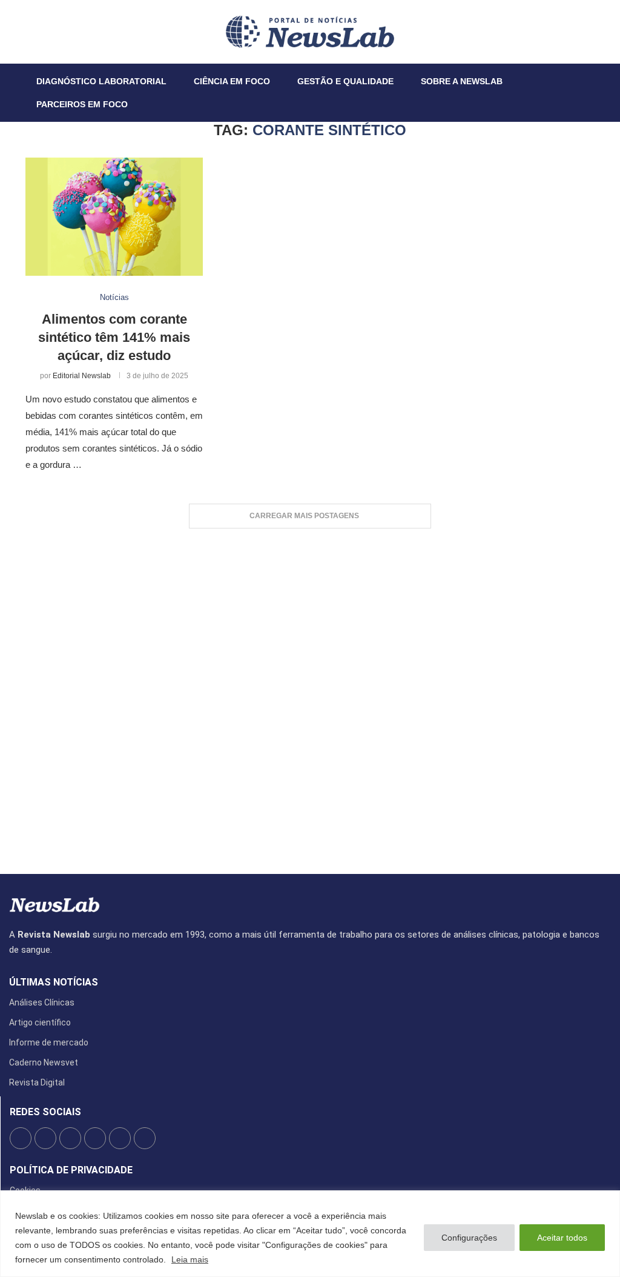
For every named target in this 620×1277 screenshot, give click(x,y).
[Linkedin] (47, 31)
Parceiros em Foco (82, 104)
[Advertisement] (310, 695)
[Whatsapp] (62, 31)
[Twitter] (33, 31)
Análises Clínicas (41, 1002)
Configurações (469, 1237)
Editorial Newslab (82, 376)
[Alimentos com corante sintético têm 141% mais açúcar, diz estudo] (114, 217)
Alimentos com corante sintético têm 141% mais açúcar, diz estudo (114, 337)
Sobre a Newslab (462, 81)
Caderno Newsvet (43, 1062)
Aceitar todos (562, 1237)
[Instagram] (40, 31)
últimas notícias (53, 982)
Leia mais (189, 1259)
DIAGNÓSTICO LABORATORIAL (101, 81)
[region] (310, 1233)
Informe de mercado (48, 1042)
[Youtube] (55, 31)
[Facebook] (26, 31)
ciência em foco (232, 81)
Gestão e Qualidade (345, 81)
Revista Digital (37, 1082)
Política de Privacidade (71, 1170)
